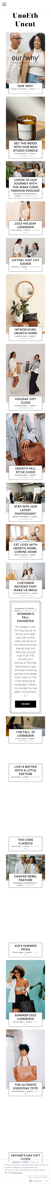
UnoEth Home (20, 336)
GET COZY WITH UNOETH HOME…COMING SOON (25, 548)
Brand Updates (20, 555)
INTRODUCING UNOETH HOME (25, 331)
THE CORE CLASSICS (25, 841)
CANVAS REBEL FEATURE (25, 878)
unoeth (32, 89)
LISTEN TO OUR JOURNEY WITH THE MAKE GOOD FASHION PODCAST (25, 185)
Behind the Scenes (19, 89)
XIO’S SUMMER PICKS (26, 947)
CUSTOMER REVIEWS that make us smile (25, 586)
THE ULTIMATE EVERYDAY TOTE (25, 1086)
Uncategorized (20, 154)
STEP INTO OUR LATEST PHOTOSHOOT (25, 510)
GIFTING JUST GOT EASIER (25, 261)
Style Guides (16, 230)
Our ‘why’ (26, 86)
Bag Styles (16, 777)
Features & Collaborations (24, 194)
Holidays (15, 266)
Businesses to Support (24, 608)
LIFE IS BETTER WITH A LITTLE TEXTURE (25, 770)
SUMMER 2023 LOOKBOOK (25, 1017)
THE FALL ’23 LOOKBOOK (25, 733)
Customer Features (21, 593)
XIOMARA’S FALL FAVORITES (25, 617)
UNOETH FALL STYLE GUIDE (25, 470)
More (26, 704)
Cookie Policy (17, 1173)
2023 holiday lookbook (25, 225)
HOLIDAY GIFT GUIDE (25, 400)
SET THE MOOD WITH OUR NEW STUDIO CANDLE (25, 147)
